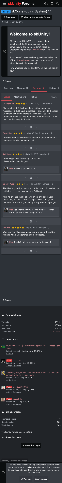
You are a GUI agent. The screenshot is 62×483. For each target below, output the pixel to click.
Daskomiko (8, 103)
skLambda (14, 399)
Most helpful (20, 97)
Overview (8, 88)
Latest (7, 97)
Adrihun (7, 154)
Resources (37, 49)
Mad (6, 22)
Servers (9, 354)
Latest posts (11, 339)
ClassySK (14, 360)
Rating (34, 97)
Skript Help (11, 380)
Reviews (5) (39, 88)
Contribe (7, 133)
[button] (4, 3)
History (52, 88)
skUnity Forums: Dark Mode (14, 461)
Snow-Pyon (9, 184)
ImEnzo (6, 227)
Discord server (23, 60)
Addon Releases (13, 366)
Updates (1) (23, 88)
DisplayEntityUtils (17, 387)
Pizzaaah (57, 331)
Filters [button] (54, 97)
